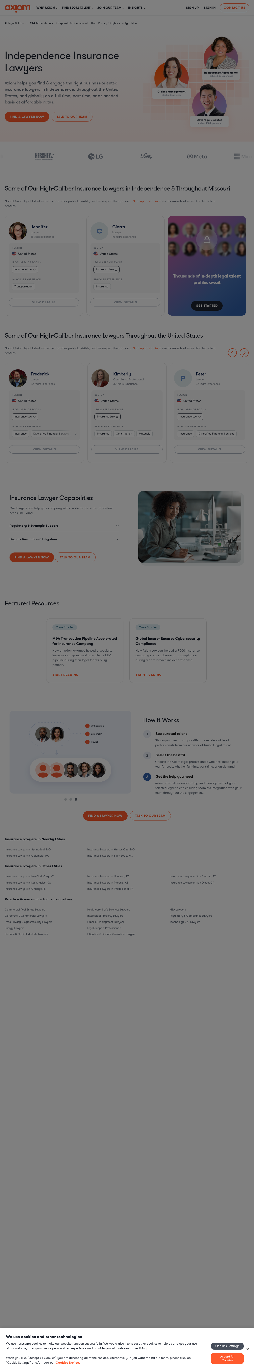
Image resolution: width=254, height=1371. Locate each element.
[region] (127, 1349)
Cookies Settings (227, 1346)
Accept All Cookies (227, 1358)
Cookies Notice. (68, 1362)
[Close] (247, 1349)
